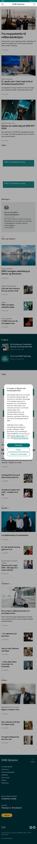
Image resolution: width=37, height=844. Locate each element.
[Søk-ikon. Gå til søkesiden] (34, 4)
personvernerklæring (20, 438)
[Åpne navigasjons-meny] (2, 4)
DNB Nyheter (18, 4)
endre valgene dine (18, 436)
